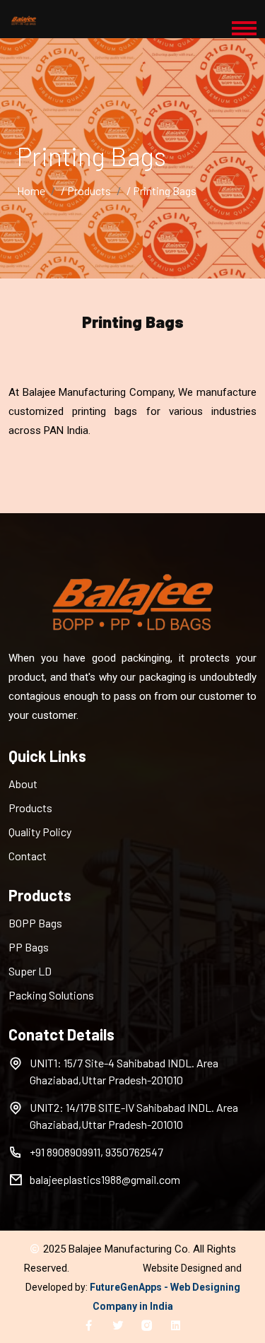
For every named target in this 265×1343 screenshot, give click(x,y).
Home (31, 190)
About (22, 783)
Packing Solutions (51, 995)
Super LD (30, 971)
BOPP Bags (35, 922)
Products (30, 807)
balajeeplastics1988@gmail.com (105, 1179)
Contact (27, 855)
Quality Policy (39, 831)
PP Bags (28, 947)
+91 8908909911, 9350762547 (96, 1152)
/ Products (86, 190)
